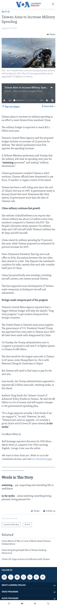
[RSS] (30, 577)
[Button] (51, 34)
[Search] (48, 603)
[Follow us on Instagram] (23, 577)
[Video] (22, 603)
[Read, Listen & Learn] (9, 603)
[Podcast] (36, 577)
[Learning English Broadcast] (35, 603)
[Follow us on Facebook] (4, 577)
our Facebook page (42, 459)
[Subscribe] (42, 577)
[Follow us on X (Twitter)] (10, 577)
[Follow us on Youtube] (17, 577)
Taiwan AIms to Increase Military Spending (27, 87)
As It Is (5, 12)
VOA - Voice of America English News (24, 91)
